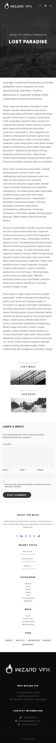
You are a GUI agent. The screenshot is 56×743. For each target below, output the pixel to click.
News (28, 586)
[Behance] (21, 536)
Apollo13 (20, 640)
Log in (28, 616)
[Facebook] (26, 536)
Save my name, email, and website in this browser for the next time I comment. (27, 485)
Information (34, 640)
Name (6, 470)
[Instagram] (30, 536)
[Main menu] (50, 6)
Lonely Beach (27, 559)
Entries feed (28, 619)
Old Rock (27, 566)
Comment (7, 444)
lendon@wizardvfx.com (30, 721)
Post (28, 595)
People (28, 592)
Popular (47, 640)
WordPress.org (28, 624)
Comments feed (28, 621)
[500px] (17, 536)
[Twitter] (39, 536)
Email (23, 470)
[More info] (45, 6)
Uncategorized (28, 598)
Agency (8, 640)
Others (28, 589)
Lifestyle (28, 583)
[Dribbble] (34, 536)
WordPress (28, 601)
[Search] (40, 6)
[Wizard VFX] (18, 6)
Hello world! (27, 551)
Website (40, 470)
